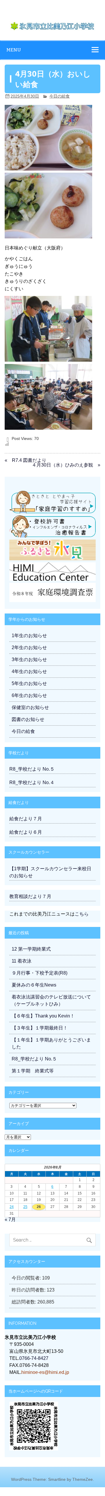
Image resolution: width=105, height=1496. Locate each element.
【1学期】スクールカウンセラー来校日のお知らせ (50, 872)
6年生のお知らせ (29, 695)
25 (25, 1207)
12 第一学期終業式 (31, 949)
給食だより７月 (25, 818)
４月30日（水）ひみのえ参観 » (66, 464)
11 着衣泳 (22, 960)
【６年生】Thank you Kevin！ (43, 1015)
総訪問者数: (24, 1301)
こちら (82, 913)
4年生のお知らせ (29, 671)
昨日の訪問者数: (29, 1289)
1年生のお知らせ (29, 635)
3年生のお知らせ (29, 659)
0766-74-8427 (33, 1358)
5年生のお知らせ (29, 683)
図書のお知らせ (28, 719)
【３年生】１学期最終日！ (40, 1027)
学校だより (18, 752)
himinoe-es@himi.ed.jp (45, 1372)
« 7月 (10, 1219)
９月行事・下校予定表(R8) (39, 972)
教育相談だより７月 (30, 896)
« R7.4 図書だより (25, 460)
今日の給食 (59, 96)
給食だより (18, 802)
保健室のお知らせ (30, 707)
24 (12, 1207)
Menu (13, 50)
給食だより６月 (25, 832)
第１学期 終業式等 (33, 1070)
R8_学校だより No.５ (32, 769)
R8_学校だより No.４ (32, 782)
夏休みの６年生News (34, 984)
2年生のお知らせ (29, 647)
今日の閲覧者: (27, 1277)
